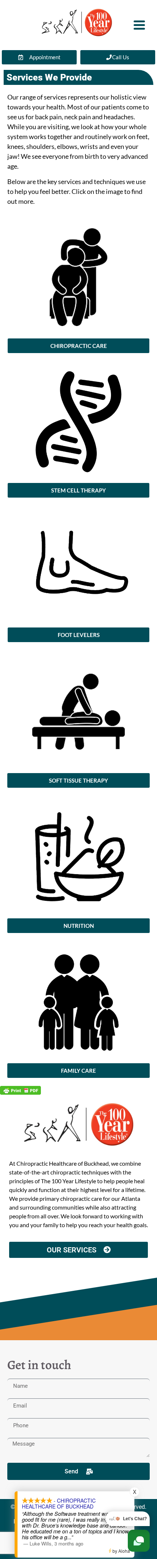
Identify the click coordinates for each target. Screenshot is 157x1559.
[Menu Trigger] (139, 24)
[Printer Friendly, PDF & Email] (20, 1090)
